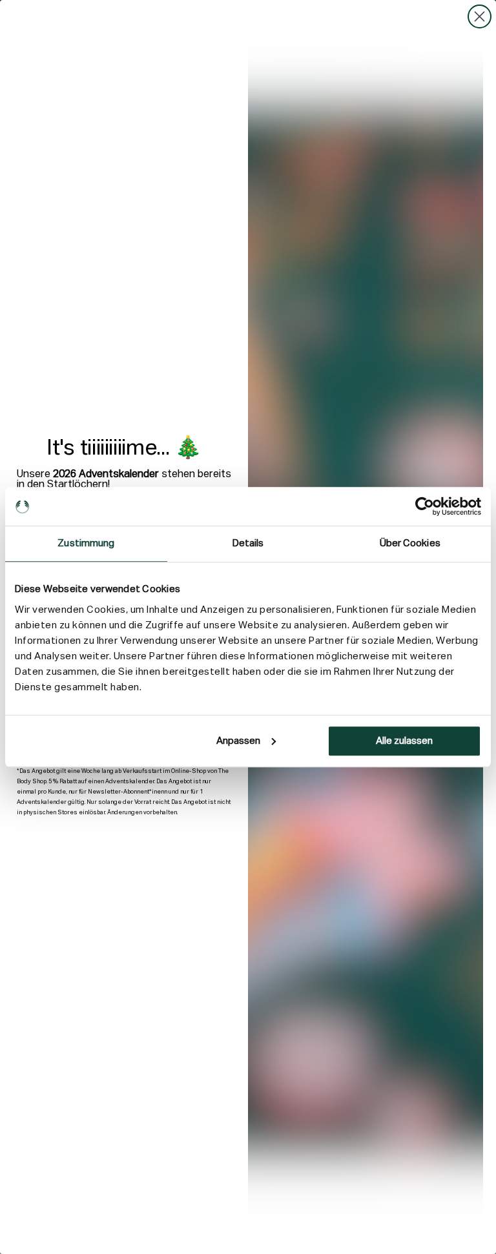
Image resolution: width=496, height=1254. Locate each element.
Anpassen (238, 741)
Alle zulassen (404, 741)
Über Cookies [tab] (410, 543)
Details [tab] (248, 543)
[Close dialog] (479, 16)
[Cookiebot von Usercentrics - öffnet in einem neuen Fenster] (424, 506)
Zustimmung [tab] (85, 543)
